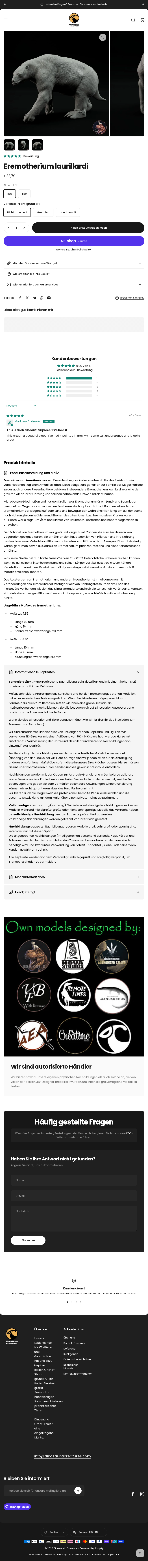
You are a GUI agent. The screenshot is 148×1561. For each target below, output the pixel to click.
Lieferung (69, 1348)
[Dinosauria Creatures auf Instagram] (142, 1494)
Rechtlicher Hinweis (71, 1366)
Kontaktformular (74, 1343)
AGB (71, 1554)
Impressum (113, 1554)
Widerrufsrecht (36, 1554)
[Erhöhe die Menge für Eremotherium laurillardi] (25, 227)
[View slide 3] (76, 1302)
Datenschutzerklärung (56, 1554)
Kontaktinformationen (78, 1373)
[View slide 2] (72, 1302)
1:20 (24, 194)
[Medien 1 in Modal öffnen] (102, 37)
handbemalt (68, 212)
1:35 (9, 194)
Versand (79, 1554)
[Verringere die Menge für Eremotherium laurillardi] (8, 227)
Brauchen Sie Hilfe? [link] (132, 298)
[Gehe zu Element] (9, 144)
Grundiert (43, 212)
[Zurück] (5, 4)
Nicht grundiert (17, 212)
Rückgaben (71, 1354)
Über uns (69, 1337)
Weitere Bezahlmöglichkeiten (74, 249)
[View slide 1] (67, 1302)
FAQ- (129, 1133)
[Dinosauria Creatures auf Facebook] (133, 1494)
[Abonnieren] (78, 1490)
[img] (15, 416)
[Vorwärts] (143, 4)
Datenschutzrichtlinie (77, 1359)
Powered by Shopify (91, 1548)
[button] (13, 156)
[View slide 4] (80, 1302)
